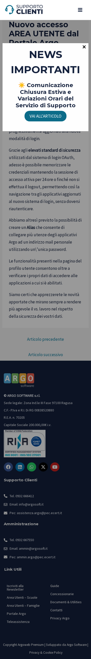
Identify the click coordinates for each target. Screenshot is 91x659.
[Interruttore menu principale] (80, 10)
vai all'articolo (45, 116)
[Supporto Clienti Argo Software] (24, 10)
